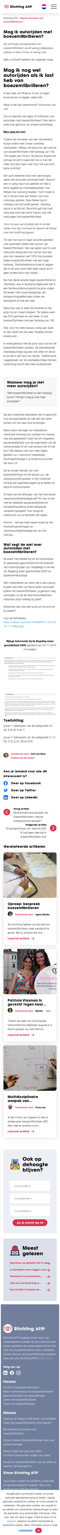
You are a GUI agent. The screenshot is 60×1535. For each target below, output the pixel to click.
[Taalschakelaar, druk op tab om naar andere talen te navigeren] (44, 6)
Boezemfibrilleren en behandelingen (24, 1395)
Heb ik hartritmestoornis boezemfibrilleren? (28, 1391)
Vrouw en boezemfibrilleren (19, 1403)
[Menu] (54, 7)
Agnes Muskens (43, 914)
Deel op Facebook (26, 783)
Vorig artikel (21, 808)
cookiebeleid (25, 1530)
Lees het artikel (18, 938)
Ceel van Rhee (38, 754)
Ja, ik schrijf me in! (30, 1222)
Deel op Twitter (23, 790)
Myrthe (39, 1011)
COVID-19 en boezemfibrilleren (21, 1387)
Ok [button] (38, 1530)
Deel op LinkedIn (24, 797)
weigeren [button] (11, 1521)
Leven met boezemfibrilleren (19, 1399)
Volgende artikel (36, 824)
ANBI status (46, 1358)
